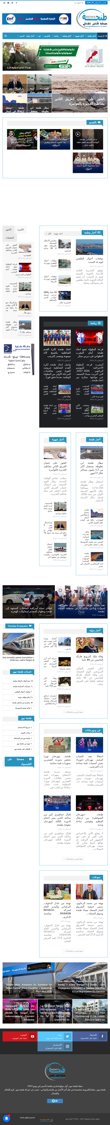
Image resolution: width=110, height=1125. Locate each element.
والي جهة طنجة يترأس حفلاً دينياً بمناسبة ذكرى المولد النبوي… (88, 166)
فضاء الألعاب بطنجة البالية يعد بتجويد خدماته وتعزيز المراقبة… (55, 142)
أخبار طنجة (92, 36)
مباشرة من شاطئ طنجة (21, 703)
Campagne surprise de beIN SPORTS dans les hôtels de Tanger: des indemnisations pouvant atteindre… (20, 1013)
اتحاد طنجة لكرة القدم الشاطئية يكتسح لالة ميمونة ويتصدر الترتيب (57, 353)
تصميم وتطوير (30, 1117)
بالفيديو (47, 36)
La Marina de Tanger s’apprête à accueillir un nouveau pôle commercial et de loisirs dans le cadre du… (90, 1013)
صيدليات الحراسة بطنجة (21, 686)
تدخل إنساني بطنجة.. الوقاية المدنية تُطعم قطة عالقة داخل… (88, 142)
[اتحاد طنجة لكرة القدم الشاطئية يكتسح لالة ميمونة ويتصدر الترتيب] (57, 338)
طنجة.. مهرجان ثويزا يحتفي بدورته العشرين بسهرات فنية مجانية (57, 760)
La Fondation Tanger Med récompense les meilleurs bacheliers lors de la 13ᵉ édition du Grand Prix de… (55, 1013)
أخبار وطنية (67, 36)
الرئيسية (101, 36)
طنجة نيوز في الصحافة (22, 738)
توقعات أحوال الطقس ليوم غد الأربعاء (50, 279)
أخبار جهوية (79, 36)
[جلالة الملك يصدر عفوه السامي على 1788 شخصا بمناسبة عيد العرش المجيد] (29, 602)
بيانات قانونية (25, 733)
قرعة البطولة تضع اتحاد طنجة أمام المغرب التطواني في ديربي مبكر (89, 353)
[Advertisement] (55, 201)
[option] (55, 602)
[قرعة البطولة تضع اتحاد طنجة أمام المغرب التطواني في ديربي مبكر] (25, 267)
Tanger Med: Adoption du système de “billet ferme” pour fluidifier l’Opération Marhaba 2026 (28, 988)
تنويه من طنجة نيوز (23, 744)
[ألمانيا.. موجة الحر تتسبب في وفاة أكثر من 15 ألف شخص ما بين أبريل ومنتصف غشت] (64, 641)
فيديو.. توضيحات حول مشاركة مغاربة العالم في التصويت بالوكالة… (22, 142)
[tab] (21, 230)
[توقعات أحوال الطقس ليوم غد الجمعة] (64, 263)
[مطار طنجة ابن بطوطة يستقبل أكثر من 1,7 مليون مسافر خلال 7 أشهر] (39, 103)
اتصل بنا (77, 3)
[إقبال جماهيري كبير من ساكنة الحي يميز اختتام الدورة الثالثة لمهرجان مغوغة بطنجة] (57, 803)
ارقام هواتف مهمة (24, 697)
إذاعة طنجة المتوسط (22, 708)
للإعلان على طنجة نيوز (22, 749)
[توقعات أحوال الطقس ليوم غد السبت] (89, 247)
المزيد (22, 36)
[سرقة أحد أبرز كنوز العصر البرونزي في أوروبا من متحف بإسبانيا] (64, 661)
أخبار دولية (30, 36)
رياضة (56, 36)
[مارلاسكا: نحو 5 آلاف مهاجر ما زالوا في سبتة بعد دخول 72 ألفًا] (14, 83)
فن (39, 36)
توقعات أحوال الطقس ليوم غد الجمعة (50, 263)
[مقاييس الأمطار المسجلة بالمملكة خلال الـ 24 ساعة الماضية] (64, 243)
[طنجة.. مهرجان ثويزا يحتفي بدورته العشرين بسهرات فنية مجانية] (57, 745)
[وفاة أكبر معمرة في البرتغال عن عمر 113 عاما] (64, 681)
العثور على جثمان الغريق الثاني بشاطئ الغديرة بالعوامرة (55, 466)
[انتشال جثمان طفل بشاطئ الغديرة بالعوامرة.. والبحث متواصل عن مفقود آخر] (60, 547)
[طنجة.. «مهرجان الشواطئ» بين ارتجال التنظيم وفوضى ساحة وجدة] (89, 803)
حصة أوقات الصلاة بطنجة (21, 681)
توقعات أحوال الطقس (22, 692)
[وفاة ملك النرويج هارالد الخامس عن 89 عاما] (89, 645)
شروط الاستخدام (24, 727)
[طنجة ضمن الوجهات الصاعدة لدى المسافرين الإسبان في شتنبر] (97, 556)
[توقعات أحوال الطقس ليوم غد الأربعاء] (64, 279)
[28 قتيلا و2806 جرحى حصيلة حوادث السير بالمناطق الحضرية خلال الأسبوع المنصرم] (64, 295)
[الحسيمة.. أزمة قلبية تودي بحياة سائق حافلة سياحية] (39, 83)
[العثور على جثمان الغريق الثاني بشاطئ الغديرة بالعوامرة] (80, 93)
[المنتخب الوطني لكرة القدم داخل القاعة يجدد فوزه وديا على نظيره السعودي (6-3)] (97, 389)
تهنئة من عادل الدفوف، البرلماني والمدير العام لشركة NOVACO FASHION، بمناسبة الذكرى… (57, 910)
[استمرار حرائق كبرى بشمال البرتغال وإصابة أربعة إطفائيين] (64, 699)
